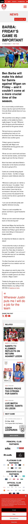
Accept (14, 510)
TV (5, 1)
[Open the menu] (25, 7)
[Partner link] (7, 448)
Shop (9, 1)
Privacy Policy (14, 522)
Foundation (21, 1)
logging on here (14, 288)
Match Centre (14, 435)
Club (2, 1)
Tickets (14, 1)
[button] (26, 496)
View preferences (14, 518)
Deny (14, 514)
